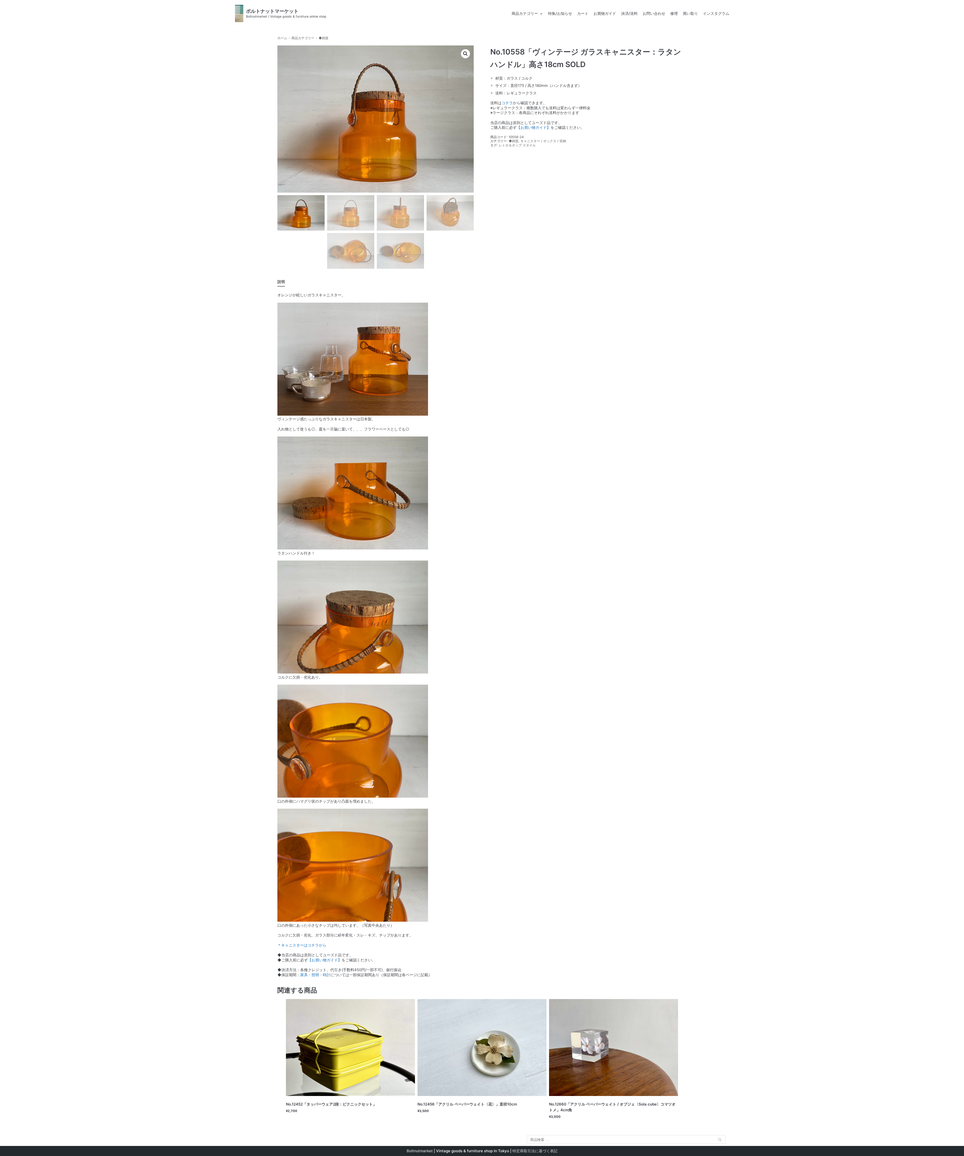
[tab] (281, 282)
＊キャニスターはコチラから (301, 945)
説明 (281, 281)
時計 (326, 974)
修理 (674, 13)
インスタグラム (716, 13)
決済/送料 (629, 13)
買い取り (690, 13)
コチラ (507, 102)
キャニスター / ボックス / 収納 (543, 141)
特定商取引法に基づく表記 (535, 1150)
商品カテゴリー (302, 38)
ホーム (282, 38)
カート (582, 13)
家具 (304, 974)
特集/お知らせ (560, 13)
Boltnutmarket (420, 1150)
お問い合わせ (654, 13)
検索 (719, 1140)
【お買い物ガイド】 (534, 127)
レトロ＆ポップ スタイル (517, 145)
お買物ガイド (604, 13)
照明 (315, 974)
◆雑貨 (323, 38)
